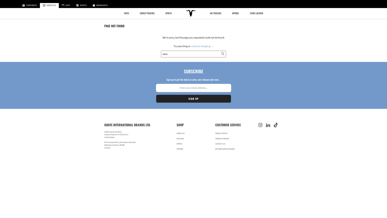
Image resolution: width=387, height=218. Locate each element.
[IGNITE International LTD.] (191, 13)
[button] (147, 13)
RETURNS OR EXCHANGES (225, 149)
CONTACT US (220, 144)
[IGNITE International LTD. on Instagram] (260, 125)
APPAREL (180, 149)
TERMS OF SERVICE (222, 138)
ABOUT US (180, 133)
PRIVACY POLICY (221, 133)
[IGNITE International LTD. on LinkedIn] (268, 125)
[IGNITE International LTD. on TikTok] (276, 125)
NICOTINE (180, 138)
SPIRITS (179, 144)
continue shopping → (202, 46)
